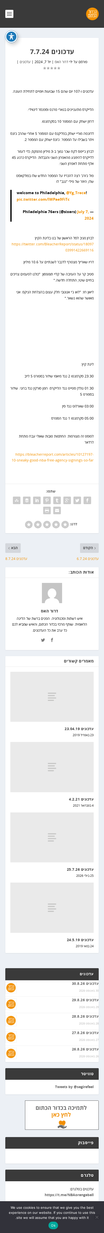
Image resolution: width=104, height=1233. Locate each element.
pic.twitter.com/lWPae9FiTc (43, 199)
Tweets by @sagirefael (74, 1087)
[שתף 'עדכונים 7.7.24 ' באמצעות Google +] (67, 500)
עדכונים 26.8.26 (85, 1049)
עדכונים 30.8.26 (85, 984)
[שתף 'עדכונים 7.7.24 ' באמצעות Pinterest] (47, 500)
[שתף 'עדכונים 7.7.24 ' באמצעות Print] (47, 510)
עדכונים (25, 62)
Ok (53, 1225)
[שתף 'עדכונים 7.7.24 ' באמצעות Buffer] (27, 500)
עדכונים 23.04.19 (79, 729)
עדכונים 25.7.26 (80, 869)
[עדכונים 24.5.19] (52, 908)
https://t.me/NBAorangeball (69, 1195)
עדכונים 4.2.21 (81, 799)
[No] (97, 1217)
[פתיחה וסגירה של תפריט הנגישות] (11, 37)
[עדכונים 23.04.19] (52, 697)
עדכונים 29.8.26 (85, 1000)
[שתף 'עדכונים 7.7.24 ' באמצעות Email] (57, 510)
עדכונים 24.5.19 (80, 940)
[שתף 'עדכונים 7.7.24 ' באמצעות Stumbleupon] (17, 500)
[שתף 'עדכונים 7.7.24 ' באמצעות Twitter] (77, 500)
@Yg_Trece (76, 193)
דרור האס (61, 62)
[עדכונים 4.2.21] (52, 767)
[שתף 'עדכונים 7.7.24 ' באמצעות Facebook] (87, 500)
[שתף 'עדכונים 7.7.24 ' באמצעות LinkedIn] (37, 500)
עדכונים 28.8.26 (85, 1016)
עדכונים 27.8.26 (85, 1033)
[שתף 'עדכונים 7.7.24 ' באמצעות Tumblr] (57, 500)
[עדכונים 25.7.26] (52, 837)
